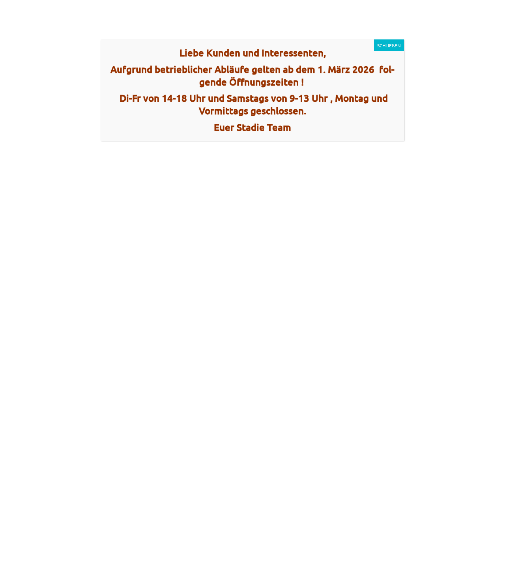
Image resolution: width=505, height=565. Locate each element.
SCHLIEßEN (389, 45)
